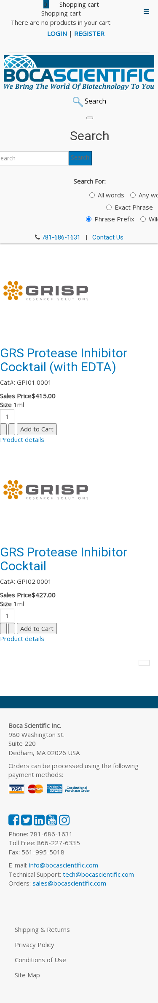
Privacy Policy (34, 944)
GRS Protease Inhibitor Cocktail (63, 559)
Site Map (27, 975)
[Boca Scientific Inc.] (79, 72)
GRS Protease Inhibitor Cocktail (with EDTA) (63, 360)
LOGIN (57, 33)
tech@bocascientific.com (98, 874)
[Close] (89, 118)
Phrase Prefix (114, 219)
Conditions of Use (40, 959)
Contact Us (107, 237)
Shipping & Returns (42, 929)
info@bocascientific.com (63, 865)
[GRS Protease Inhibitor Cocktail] (46, 489)
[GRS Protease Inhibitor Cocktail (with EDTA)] (46, 290)
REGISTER (89, 33)
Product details (22, 439)
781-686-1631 (61, 237)
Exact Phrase (134, 207)
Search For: (90, 181)
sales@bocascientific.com (69, 883)
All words (111, 195)
